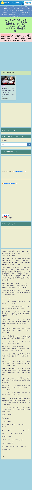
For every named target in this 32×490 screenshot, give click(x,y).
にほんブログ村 (7, 217)
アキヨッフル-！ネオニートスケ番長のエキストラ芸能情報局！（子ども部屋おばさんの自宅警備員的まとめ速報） (16, 380)
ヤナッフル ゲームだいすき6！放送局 (12, 439)
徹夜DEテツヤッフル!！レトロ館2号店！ (13, 433)
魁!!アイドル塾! (6, 449)
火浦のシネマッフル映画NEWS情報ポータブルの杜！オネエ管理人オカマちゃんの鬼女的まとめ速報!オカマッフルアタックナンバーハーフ (15, 348)
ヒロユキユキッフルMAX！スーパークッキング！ (15, 430)
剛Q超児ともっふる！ (8, 436)
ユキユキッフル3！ (7, 414)
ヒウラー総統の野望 (7, 443)
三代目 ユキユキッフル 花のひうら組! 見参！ (15, 446)
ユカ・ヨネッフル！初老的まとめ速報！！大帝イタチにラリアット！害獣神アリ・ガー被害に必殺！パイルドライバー (16, 356)
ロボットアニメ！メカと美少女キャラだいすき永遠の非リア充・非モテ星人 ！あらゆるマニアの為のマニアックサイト (16, 330)
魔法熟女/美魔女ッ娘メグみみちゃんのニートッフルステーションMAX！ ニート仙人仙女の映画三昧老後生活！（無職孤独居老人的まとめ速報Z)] (16, 285)
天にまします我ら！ (7, 421)
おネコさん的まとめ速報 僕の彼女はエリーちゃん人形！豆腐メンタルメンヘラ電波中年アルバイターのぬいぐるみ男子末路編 (16, 253)
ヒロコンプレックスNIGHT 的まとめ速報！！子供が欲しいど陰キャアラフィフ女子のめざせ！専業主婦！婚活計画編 (16, 409)
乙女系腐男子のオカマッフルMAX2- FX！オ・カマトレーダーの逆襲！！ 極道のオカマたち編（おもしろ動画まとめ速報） (16, 292)
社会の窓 (4, 140)
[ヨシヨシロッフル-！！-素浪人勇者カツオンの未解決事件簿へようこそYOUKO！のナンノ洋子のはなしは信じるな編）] (16, 387)
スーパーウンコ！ (7, 298)
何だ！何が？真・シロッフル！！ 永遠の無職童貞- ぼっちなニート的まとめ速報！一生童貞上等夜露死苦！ (16, 314)
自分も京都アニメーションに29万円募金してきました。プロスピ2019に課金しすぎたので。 (8, 92)
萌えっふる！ (5, 418)
